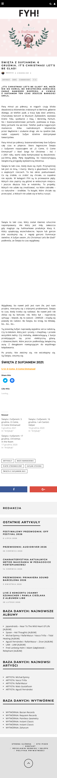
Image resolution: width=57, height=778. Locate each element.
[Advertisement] (28, 272)
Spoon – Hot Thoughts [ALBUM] (21, 632)
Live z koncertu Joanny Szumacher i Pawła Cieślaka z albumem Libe (24, 595)
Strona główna (22, 744)
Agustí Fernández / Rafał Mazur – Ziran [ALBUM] (29, 641)
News (15, 79)
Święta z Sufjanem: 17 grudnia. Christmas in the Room (12, 438)
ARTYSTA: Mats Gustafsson (19, 686)
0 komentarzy (24, 79)
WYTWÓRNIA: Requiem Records (21, 715)
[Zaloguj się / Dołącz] (55, 3)
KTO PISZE (42, 744)
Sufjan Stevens (34, 466)
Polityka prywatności (30, 751)
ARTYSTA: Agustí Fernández (19, 689)
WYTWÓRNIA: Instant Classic (20, 721)
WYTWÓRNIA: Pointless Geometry (22, 718)
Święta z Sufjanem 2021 (14, 471)
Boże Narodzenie (25, 461)
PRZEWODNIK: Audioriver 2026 (25, 547)
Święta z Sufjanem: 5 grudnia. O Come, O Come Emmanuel (11, 422)
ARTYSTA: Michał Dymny (17, 677)
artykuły (7, 461)
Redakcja (10, 73)
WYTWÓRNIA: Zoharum (17, 727)
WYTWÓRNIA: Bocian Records (20, 712)
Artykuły (6, 79)
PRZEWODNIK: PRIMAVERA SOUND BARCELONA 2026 (26, 578)
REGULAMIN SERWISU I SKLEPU (30, 748)
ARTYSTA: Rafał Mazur (16, 683)
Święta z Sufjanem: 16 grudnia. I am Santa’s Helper (39, 422)
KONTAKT (30, 746)
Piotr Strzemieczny (12, 466)
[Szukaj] (51, 3)
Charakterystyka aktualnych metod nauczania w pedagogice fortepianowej (27, 562)
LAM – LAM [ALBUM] (16, 644)
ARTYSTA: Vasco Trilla (16, 680)
